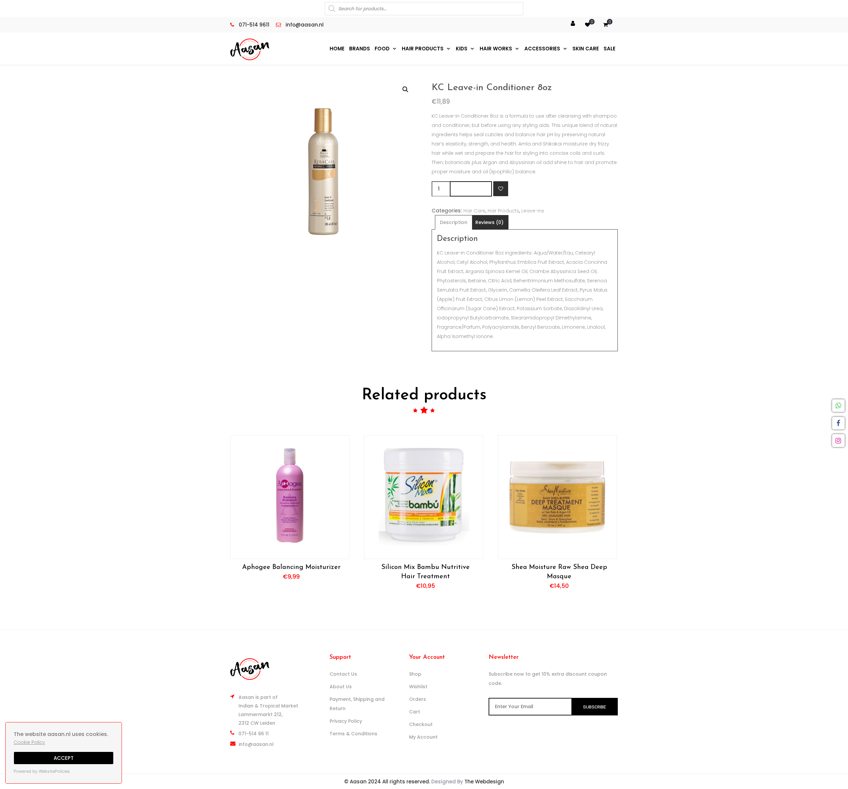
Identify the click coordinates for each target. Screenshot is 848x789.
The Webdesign (484, 781)
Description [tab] (453, 222)
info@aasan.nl (256, 744)
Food (382, 48)
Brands (359, 48)
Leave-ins (532, 210)
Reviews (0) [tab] (489, 222)
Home (337, 48)
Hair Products (423, 48)
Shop (415, 674)
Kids (461, 48)
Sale (609, 48)
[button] (405, 89)
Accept (64, 758)
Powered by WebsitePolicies (42, 771)
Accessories (542, 48)
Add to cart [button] (289, 496)
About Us (341, 686)
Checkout (421, 724)
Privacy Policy (346, 721)
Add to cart (471, 188)
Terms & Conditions (353, 733)
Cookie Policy (29, 742)
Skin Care (585, 48)
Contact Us (343, 674)
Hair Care (474, 210)
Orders (417, 699)
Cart (414, 711)
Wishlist (418, 686)
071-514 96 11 (253, 733)
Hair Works (496, 48)
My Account (423, 737)
